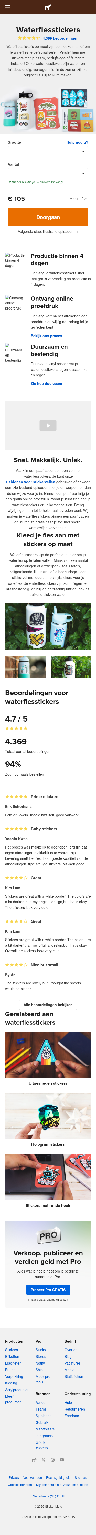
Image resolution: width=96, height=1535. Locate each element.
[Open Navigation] (7, 7)
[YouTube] (62, 1460)
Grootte (14, 142)
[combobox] (48, 151)
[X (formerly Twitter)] (43, 1460)
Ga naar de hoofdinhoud (4, 4)
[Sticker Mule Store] (34, 1460)
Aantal (13, 164)
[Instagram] (53, 1460)
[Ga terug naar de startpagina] (48, 7)
